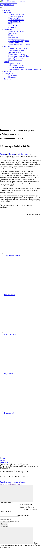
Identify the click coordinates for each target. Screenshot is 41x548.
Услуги (6, 62)
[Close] (16, 493)
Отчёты (11, 23)
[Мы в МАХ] (6, 474)
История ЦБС (13, 25)
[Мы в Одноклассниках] (4, 474)
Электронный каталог (16, 65)
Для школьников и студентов (18, 41)
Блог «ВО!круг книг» (16, 58)
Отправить (4, 526)
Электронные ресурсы (16, 50)
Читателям (8, 29)
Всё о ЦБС (8, 12)
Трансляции (8, 73)
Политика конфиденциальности (11, 484)
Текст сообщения (24, 515)
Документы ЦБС (14, 22)
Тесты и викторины (15, 43)
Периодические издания (17, 54)
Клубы (10, 35)
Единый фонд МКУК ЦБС (18, 48)
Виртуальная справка (16, 39)
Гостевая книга (13, 37)
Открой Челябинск (15, 60)
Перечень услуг (14, 64)
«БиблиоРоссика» (14, 52)
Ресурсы (7, 46)
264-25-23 (3, 460)
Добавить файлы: (6, 520)
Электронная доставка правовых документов (24, 69)
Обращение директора (16, 14)
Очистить (4, 524)
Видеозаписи (13, 75)
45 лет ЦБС (12, 27)
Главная (7, 10)
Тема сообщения (26, 505)
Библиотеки (12, 33)
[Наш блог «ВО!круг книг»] (9, 474)
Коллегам (7, 71)
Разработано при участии (12, 482)
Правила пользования (16, 20)
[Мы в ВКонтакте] (1, 474)
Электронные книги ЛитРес (18, 56)
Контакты (7, 79)
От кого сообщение (27, 507)
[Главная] (2, 458)
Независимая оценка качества (19, 44)
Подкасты (12, 77)
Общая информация (15, 16)
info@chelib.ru (5, 462)
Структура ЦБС (14, 18)
